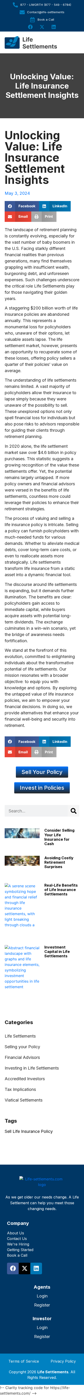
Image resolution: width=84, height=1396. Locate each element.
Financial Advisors (22, 1057)
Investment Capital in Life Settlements (57, 951)
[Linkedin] (53, 27)
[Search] (73, 811)
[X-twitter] (42, 27)
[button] (22, 206)
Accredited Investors (25, 1078)
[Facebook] (30, 27)
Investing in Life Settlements (32, 1068)
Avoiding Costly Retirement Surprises (59, 862)
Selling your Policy (22, 1046)
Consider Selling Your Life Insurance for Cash (59, 837)
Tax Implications (20, 1089)
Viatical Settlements (23, 1100)
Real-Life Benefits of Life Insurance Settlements (61, 889)
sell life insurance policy (29, 1131)
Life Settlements (20, 1036)
